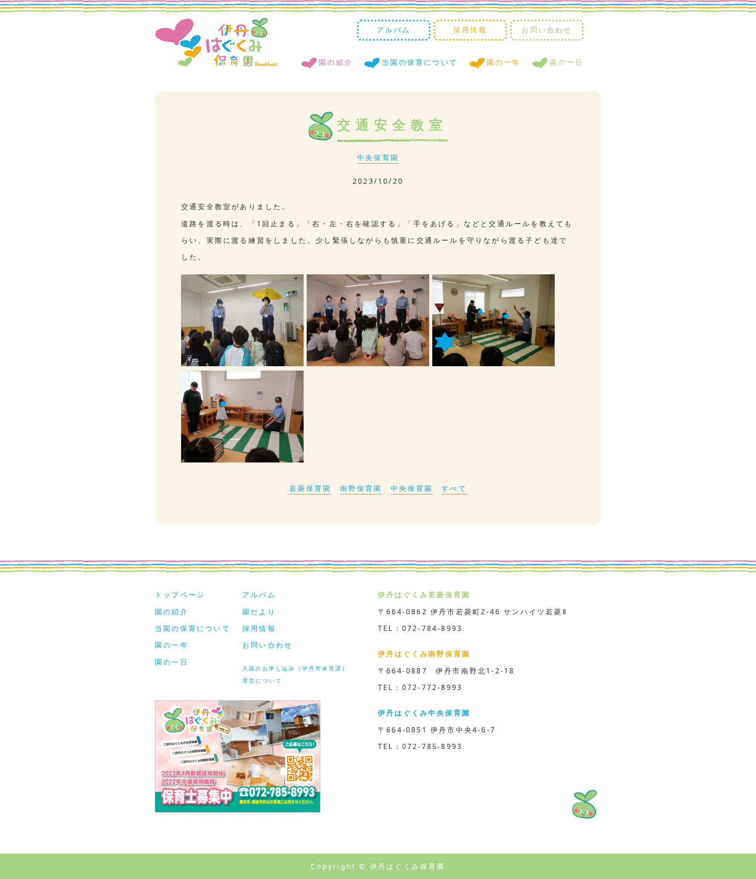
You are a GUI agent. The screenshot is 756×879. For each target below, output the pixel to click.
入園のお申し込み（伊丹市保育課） (295, 668)
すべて (454, 488)
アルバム (393, 30)
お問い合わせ (547, 30)
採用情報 (470, 30)
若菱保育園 (310, 488)
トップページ (180, 594)
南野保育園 (361, 488)
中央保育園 (378, 157)
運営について (262, 680)
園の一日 (567, 62)
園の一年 (504, 62)
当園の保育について (420, 62)
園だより (259, 611)
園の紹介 (336, 62)
